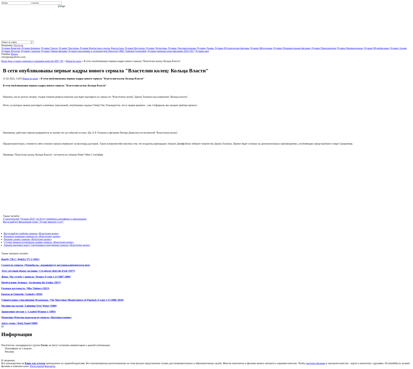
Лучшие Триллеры (68, 48)
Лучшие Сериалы (30, 51)
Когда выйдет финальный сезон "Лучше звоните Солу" (33, 221)
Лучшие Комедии (11, 48)
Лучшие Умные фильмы (54, 51)
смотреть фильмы (315, 363)
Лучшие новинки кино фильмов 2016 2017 (171, 51)
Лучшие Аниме (398, 48)
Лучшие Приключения (323, 48)
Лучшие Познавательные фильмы (291, 48)
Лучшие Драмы (205, 48)
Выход (14, 54)
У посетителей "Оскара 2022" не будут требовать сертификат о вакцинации (44, 219)
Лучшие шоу (202, 51)
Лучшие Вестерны (135, 48)
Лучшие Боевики (30, 48)
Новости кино (30, 78)
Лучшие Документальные (182, 48)
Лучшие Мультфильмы (376, 48)
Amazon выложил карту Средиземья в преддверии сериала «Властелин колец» (47, 245)
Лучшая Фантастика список (95, 48)
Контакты (50, 366)
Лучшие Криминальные (350, 48)
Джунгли (18, 45)
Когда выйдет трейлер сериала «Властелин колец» (31, 233)
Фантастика (117, 48)
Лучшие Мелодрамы (261, 48)
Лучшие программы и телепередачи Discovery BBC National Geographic (107, 51)
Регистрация (37, 366)
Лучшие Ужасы (49, 48)
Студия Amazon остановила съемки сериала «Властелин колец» (39, 242)
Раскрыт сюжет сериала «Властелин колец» (28, 239)
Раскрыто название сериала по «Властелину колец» (32, 236)
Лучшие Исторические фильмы (232, 48)
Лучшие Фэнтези (10, 51)
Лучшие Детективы (156, 48)
